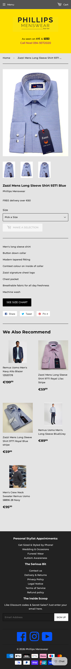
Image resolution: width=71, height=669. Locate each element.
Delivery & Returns (35, 575)
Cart (65, 4)
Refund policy (35, 592)
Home (6, 57)
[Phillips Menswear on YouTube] (47, 639)
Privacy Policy (35, 579)
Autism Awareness (35, 557)
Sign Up (61, 617)
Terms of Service (36, 588)
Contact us (35, 570)
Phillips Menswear (37, 649)
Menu (10, 4)
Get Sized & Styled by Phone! (35, 544)
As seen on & (33, 38)
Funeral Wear (35, 553)
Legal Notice (35, 583)
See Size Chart (17, 302)
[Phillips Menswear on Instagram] (34, 639)
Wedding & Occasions (35, 549)
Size (5, 210)
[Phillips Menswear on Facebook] (22, 639)
